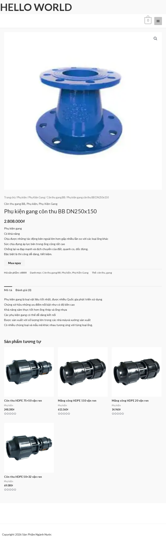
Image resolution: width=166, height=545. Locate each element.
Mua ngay (14, 263)
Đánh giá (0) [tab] (23, 290)
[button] (155, 38)
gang (109, 272)
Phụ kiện (22, 197)
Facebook (13, 541)
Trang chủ (9, 197)
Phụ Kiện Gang (37, 197)
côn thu (101, 272)
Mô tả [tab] (8, 290)
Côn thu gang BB (56, 197)
